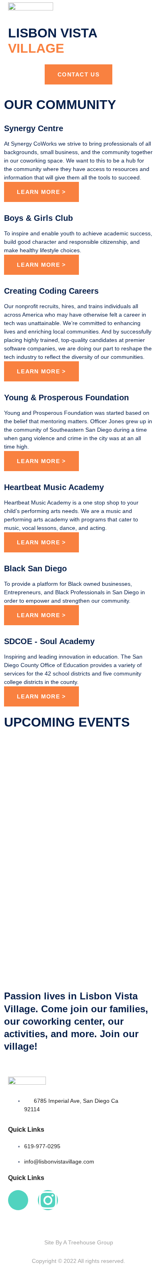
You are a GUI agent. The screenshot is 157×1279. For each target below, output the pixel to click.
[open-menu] (136, 7)
